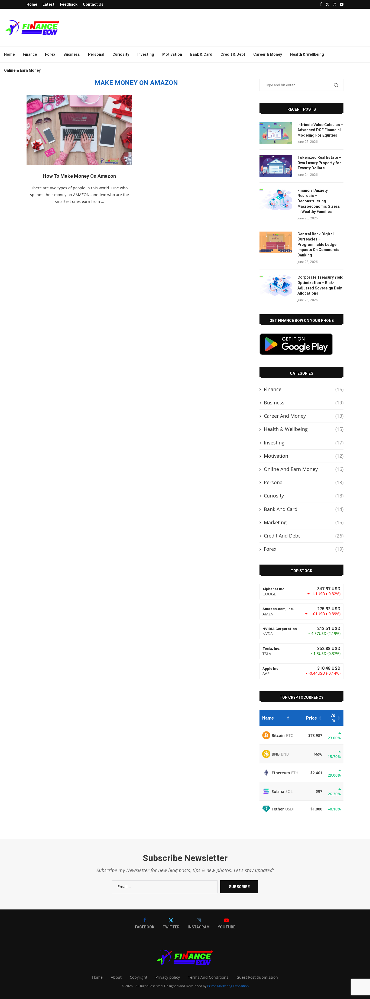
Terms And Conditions (208, 977)
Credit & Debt (232, 54)
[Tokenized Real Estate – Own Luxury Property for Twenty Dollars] (275, 166)
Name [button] (268, 718)
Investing (145, 54)
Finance (30, 54)
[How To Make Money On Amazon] (79, 130)
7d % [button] (332, 718)
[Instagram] (334, 4)
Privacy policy (167, 977)
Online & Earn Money (22, 70)
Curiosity (120, 54)
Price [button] (311, 718)
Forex (50, 54)
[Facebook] (321, 4)
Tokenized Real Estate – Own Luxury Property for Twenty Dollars (319, 162)
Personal (96, 54)
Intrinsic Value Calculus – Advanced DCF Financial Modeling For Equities (320, 130)
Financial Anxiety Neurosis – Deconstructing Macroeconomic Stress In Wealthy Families (318, 201)
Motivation (172, 54)
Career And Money (303, 416)
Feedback (68, 4)
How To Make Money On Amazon (79, 176)
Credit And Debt (303, 535)
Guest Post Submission (257, 977)
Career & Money (267, 54)
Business (71, 54)
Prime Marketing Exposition (228, 986)
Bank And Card (303, 509)
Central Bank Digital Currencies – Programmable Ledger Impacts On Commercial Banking (318, 244)
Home (32, 4)
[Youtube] (341, 4)
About (116, 977)
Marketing (303, 522)
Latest (48, 4)
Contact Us (93, 4)
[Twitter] (327, 4)
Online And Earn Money (303, 469)
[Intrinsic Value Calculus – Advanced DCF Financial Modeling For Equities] (275, 133)
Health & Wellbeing (307, 54)
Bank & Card (201, 54)
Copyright (138, 977)
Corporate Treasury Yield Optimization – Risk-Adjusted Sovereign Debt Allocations (320, 285)
